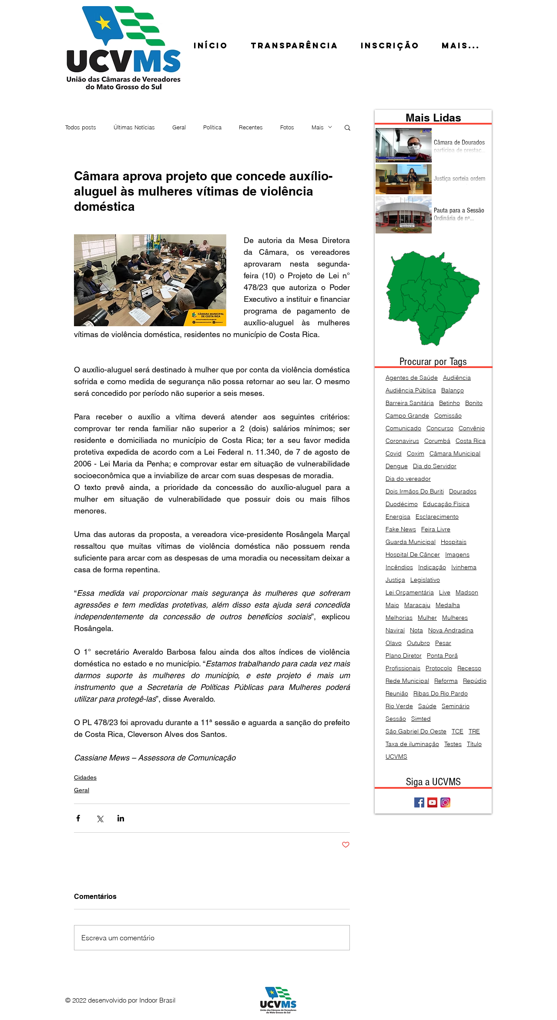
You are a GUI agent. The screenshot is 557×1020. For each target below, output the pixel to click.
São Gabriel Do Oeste (416, 731)
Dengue (397, 466)
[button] (347, 127)
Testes (453, 744)
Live (444, 592)
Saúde (427, 706)
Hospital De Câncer (413, 554)
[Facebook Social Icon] (419, 802)
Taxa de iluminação (412, 744)
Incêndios (399, 567)
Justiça (395, 580)
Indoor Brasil (157, 1000)
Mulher (427, 617)
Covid (394, 453)
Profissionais (403, 668)
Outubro (418, 643)
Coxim (415, 453)
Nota (416, 630)
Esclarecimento (437, 516)
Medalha (448, 605)
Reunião (397, 693)
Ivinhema (463, 567)
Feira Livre (435, 529)
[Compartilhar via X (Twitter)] (99, 818)
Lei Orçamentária (410, 592)
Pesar (443, 643)
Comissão (448, 415)
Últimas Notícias (134, 127)
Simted (421, 719)
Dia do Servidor (434, 466)
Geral (179, 127)
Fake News (401, 529)
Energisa (398, 516)
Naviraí (395, 630)
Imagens (457, 554)
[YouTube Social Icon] (432, 802)
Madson (467, 592)
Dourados (462, 491)
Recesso (469, 668)
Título (474, 744)
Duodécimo (402, 504)
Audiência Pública (411, 390)
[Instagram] (445, 802)
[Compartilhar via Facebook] (78, 818)
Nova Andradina (450, 630)
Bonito (474, 403)
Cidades (85, 777)
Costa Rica (471, 441)
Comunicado (403, 428)
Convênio (472, 428)
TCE (457, 731)
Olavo (394, 643)
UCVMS (396, 756)
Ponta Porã (442, 655)
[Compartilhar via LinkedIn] (121, 818)
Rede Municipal (407, 681)
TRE (474, 731)
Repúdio (475, 681)
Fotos (287, 127)
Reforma (446, 681)
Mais (318, 127)
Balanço (452, 390)
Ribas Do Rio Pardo (440, 693)
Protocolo (439, 668)
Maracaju (417, 605)
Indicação (432, 567)
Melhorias (399, 617)
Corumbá (437, 441)
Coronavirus (402, 441)
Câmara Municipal (454, 453)
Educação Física (446, 504)
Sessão (396, 719)
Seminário (456, 706)
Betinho (449, 403)
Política (212, 127)
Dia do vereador (408, 479)
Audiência (457, 378)
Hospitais (453, 542)
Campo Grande (407, 415)
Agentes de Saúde (412, 378)
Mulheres (455, 617)
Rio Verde (399, 706)
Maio (392, 605)
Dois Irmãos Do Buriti (415, 491)
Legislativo (425, 580)
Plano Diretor (404, 655)
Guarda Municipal (411, 542)
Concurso (439, 428)
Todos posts (80, 127)
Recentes (251, 127)
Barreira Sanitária (410, 403)
